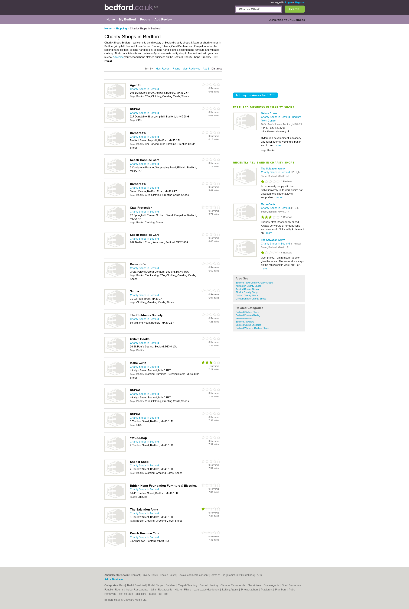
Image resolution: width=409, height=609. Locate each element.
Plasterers (267, 589)
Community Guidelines (240, 575)
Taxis (152, 593)
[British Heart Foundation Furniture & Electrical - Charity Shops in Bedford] (115, 498)
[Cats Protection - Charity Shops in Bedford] (115, 220)
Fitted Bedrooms (291, 585)
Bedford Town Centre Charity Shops (254, 282)
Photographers (250, 589)
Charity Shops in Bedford (276, 117)
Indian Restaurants (137, 589)
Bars (122, 585)
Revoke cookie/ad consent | (194, 575)
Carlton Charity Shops (247, 295)
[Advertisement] (269, 57)
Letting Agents (230, 589)
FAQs (259, 575)
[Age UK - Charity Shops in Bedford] (115, 98)
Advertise (118, 57)
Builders (171, 585)
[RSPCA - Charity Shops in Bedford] (115, 122)
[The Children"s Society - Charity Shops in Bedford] (115, 328)
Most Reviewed (191, 68)
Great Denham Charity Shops (251, 298)
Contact (135, 575)
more (278, 145)
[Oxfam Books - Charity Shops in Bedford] (245, 129)
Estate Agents (272, 585)
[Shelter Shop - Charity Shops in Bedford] (115, 474)
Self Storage (126, 593)
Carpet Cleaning (188, 585)
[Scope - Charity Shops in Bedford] (115, 304)
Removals (110, 593)
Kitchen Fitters (183, 589)
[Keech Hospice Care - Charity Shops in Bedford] (115, 173)
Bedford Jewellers (245, 321)
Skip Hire (141, 593)
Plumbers (281, 589)
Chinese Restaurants (233, 585)
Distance (217, 68)
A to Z (206, 68)
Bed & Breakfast (136, 585)
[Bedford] (131, 9)
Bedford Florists (244, 318)
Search (294, 9)
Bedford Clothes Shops (247, 312)
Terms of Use (217, 575)
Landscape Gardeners (207, 589)
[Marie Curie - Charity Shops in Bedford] (245, 220)
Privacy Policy (150, 575)
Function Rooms (114, 589)
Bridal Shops (156, 585)
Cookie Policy (168, 575)
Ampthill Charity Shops (247, 289)
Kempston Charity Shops (248, 286)
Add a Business (114, 579)
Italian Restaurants (161, 589)
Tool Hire (162, 593)
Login (288, 2)
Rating (176, 68)
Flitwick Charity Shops (247, 292)
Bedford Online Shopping (248, 325)
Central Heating (209, 585)
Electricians (255, 585)
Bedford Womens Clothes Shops (252, 328)
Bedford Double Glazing (248, 315)
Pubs (292, 589)
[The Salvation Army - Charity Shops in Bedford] (245, 184)
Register (300, 2)
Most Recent (163, 68)
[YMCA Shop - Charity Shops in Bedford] (115, 451)
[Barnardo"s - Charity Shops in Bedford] (115, 146)
